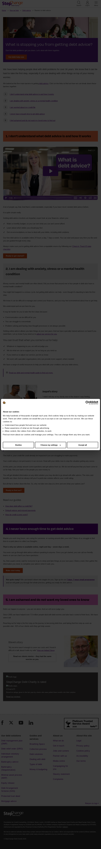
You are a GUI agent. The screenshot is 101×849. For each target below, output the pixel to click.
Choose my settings (49, 445)
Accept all (82, 445)
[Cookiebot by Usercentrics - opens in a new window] (87, 402)
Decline (18, 445)
